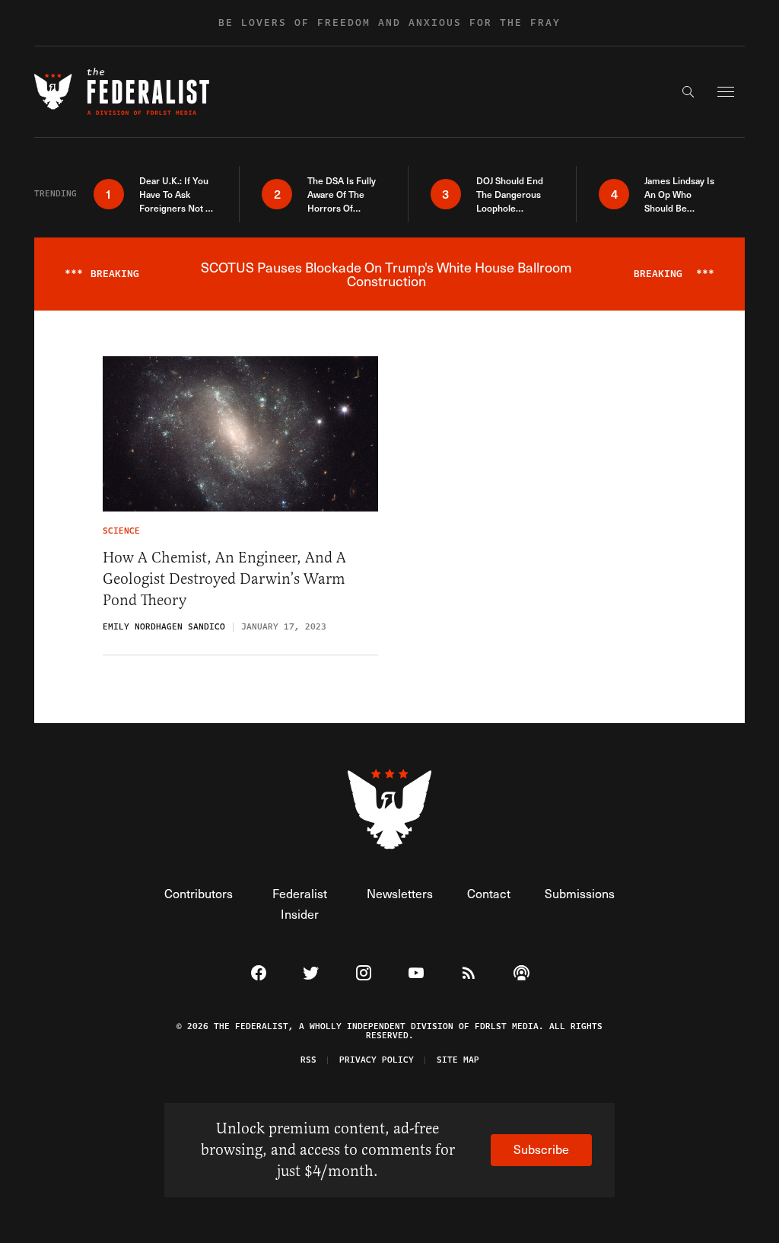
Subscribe (541, 1149)
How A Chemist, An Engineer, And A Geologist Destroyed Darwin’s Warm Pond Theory (224, 579)
